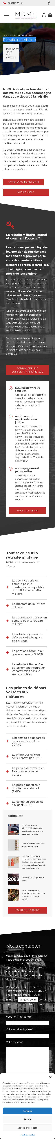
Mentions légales (27, 1135)
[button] (50, 1077)
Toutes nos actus (27, 910)
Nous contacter (27, 510)
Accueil (7, 36)
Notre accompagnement (23, 182)
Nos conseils (26, 192)
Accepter (27, 1111)
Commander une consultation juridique (27, 370)
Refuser (27, 1119)
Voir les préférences (27, 1127)
